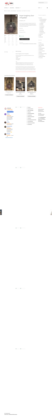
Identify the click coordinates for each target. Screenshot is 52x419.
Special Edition (12, 7)
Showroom (24, 71)
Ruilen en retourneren (31, 116)
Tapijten (40, 35)
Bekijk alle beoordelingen (9, 137)
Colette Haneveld (9, 126)
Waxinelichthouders (42, 32)
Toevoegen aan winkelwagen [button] (9, 94)
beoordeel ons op (9, 111)
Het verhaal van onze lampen (42, 53)
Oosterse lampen (19, 10)
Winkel (19, 71)
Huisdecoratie (17, 7)
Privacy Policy (41, 57)
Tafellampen (41, 23)
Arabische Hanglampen (13, 10)
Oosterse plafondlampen (43, 19)
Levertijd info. (41, 49)
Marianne (8, 113)
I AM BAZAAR (9, 108)
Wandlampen (41, 28)
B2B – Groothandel (41, 45)
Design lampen (42, 31)
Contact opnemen (30, 108)
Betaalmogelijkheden (42, 48)
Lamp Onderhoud (29, 71)
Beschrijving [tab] (6, 51)
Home (6, 10)
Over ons (21, 71)
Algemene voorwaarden (42, 56)
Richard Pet (8, 133)
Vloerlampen (41, 24)
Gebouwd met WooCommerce (13, 414)
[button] (16, 15)
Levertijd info (34, 71)
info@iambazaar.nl (43, 117)
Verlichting (5, 7)
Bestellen (40, 46)
